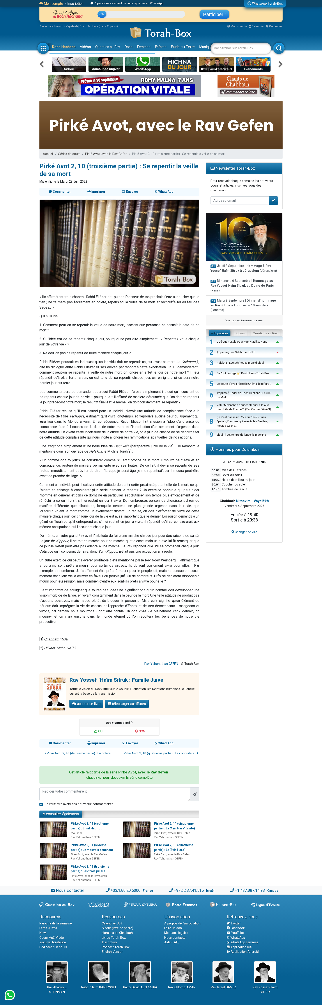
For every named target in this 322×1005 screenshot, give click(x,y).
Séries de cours (69, 154)
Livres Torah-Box (114, 938)
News (43, 933)
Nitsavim (243, 501)
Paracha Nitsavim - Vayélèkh (59, 26)
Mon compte (53, 4)
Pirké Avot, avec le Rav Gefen (106, 154)
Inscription (75, 4)
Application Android (244, 952)
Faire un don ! (173, 928)
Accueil (48, 154)
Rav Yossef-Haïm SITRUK (265, 989)
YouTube (237, 933)
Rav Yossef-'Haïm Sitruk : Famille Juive (116, 680)
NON (141, 731)
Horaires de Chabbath (117, 933)
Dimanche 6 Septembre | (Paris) (242, 285)
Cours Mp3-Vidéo (51, 938)
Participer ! (214, 14)
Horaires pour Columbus (237, 449)
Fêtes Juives (48, 928)
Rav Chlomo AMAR (181, 987)
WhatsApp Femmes (244, 942)
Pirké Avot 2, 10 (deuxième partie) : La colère (78, 753)
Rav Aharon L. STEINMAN (57, 989)
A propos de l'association (182, 923)
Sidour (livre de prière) (117, 928)
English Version (112, 952)
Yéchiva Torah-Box (52, 942)
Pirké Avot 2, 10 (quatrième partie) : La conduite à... (160, 753)
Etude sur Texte (183, 47)
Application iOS (241, 947)
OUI (100, 731)
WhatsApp (237, 938)
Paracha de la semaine (55, 923)
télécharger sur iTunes (128, 704)
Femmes (143, 47)
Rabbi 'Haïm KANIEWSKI (98, 987)
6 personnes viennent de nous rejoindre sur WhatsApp (129, 3)
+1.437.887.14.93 (250, 890)
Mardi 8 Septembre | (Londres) (243, 305)
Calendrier (257, 26)
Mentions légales (176, 933)
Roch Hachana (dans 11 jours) (99, 26)
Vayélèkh (261, 501)
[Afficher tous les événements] (91, 3)
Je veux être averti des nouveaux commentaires (79, 804)
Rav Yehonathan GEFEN (161, 664)
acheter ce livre (88, 704)
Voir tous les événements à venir (244, 320)
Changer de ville (245, 532)
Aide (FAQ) (171, 942)
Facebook (237, 928)
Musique (205, 47)
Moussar (76, 833)
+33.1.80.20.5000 (125, 890)
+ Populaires (219, 333)
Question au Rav (107, 47)
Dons (128, 47)
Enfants (160, 47)
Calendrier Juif (112, 923)
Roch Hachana (64, 47)
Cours (240, 333)
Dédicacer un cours (53, 947)
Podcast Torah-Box (115, 947)
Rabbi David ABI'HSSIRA (140, 987)
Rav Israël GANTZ (223, 987)
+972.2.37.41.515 (189, 890)
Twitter (235, 923)
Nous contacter (70, 890)
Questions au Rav (265, 333)
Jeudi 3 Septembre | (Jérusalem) (244, 268)
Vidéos (85, 47)
